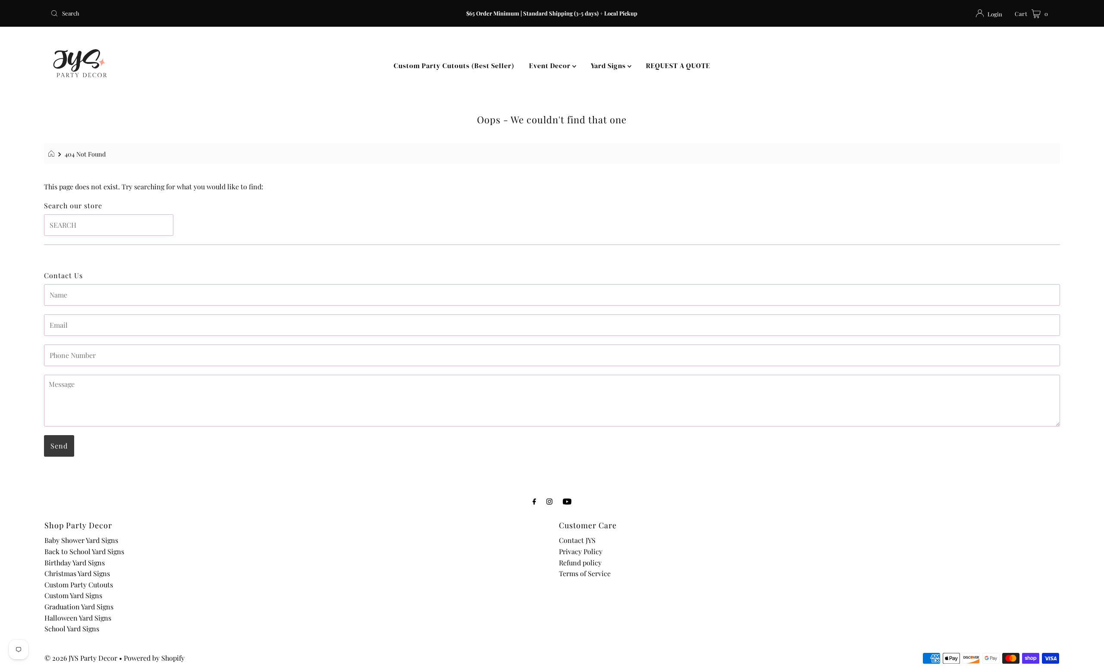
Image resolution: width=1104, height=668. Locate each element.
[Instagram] (549, 501)
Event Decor (550, 65)
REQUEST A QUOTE (678, 65)
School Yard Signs (71, 628)
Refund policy (580, 562)
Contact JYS (577, 540)
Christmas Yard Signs (77, 573)
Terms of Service (585, 573)
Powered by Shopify (154, 657)
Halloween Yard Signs (77, 617)
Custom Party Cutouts (78, 584)
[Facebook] (534, 501)
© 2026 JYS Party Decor (80, 657)
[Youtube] (567, 501)
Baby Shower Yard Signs (81, 540)
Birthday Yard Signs (74, 562)
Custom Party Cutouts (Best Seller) (454, 65)
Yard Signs (609, 65)
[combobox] (213, 13)
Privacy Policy (580, 551)
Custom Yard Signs (73, 595)
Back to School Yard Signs (84, 551)
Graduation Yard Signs (78, 606)
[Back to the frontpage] (52, 154)
